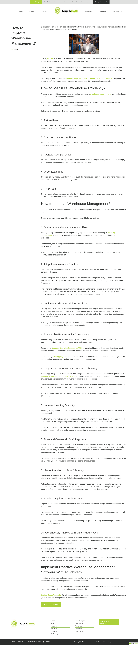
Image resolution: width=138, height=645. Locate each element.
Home (20, 11)
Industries (88, 11)
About (31, 11)
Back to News (51, 604)
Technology (117, 11)
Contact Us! (75, 2)
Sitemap (47, 641)
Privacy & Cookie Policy (34, 641)
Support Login (85, 2)
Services (102, 11)
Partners (66, 2)
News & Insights (36, 2)
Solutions (44, 11)
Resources (57, 2)
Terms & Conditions (17, 641)
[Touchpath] (23, 623)
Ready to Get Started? (101, 2)
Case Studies (47, 2)
